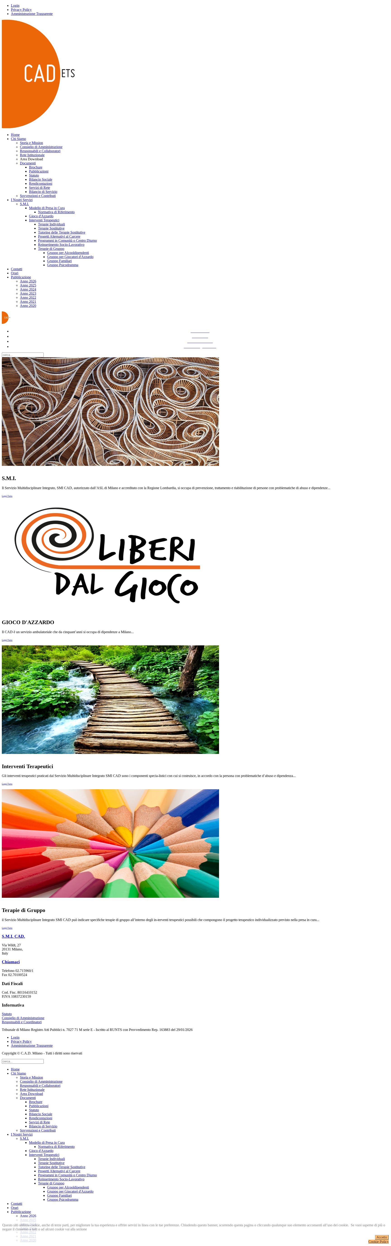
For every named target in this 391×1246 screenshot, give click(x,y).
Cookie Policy (378, 1242)
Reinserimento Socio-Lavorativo (61, 244)
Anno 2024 (28, 289)
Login (15, 5)
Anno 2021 (28, 301)
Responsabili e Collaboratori (40, 151)
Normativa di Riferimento (56, 212)
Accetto (382, 1237)
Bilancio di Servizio (43, 192)
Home (15, 135)
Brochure (35, 167)
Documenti (28, 163)
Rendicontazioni (40, 183)
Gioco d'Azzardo (41, 216)
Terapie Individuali (51, 224)
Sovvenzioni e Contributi (38, 196)
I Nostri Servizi (22, 200)
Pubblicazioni (38, 171)
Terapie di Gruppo (51, 249)
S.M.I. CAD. (13, 936)
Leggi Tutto (7, 496)
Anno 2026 (28, 281)
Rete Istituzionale (32, 155)
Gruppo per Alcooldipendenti (68, 253)
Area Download (31, 1094)
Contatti (16, 269)
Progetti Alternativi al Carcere (59, 236)
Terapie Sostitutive (51, 228)
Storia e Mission (31, 143)
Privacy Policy (21, 10)
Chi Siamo (18, 139)
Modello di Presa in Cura (47, 208)
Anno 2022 (28, 297)
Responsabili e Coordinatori (22, 1022)
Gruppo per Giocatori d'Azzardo (70, 257)
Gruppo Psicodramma (62, 265)
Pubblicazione (21, 277)
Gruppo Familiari (59, 261)
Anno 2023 (28, 293)
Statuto (34, 175)
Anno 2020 (28, 306)
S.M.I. (24, 204)
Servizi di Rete (39, 188)
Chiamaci (11, 961)
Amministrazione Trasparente (32, 14)
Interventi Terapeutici (44, 220)
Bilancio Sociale (40, 179)
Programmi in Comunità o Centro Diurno (67, 240)
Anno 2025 (28, 285)
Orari (14, 273)
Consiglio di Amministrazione (41, 147)
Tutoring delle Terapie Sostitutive (61, 232)
